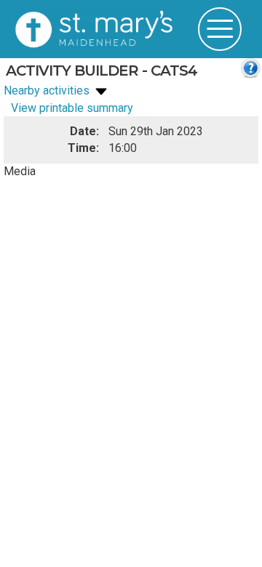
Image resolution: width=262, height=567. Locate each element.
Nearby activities (48, 90)
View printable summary (72, 108)
